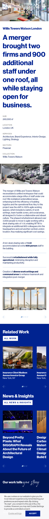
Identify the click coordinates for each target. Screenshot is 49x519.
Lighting (6, 139)
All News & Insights (17, 402)
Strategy (15, 139)
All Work (10, 338)
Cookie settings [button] (15, 513)
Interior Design (39, 136)
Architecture (8, 136)
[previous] (4, 316)
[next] (45, 316)
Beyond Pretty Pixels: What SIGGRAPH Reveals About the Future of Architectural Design (17, 447)
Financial (7, 148)
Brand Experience (23, 136)
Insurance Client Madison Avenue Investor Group (15, 374)
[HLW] (7, 6)
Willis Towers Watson (12, 157)
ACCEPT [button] (33, 513)
